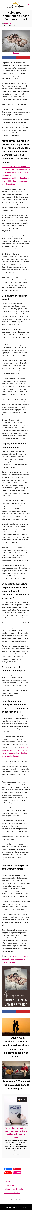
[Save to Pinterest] (23, 57)
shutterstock (16, 53)
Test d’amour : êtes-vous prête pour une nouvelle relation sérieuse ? (15, 959)
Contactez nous (9, 1185)
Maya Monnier (8, 23)
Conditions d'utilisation (12, 1193)
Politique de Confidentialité (13, 1189)
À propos (7, 1181)
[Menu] (2, 5)
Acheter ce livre (16, 1154)
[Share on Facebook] (9, 57)
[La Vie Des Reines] (15, 5)
